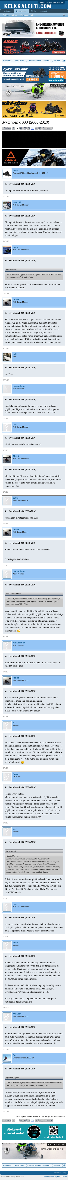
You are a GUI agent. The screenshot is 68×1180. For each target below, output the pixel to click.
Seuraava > (47, 128)
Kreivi (16, 774)
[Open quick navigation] (64, 61)
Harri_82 (17, 202)
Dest (15, 1055)
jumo (15, 247)
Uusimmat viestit (26, 15)
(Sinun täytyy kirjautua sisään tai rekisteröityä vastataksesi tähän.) (40, 1117)
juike (15, 170)
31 (40, 128)
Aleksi (16, 299)
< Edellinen (6, 128)
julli (15, 354)
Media (33, 11)
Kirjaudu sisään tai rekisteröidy (51, 2)
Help (64, 1173)
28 (29, 128)
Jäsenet (43, 11)
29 (33, 128)
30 (36, 128)
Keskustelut (21, 11)
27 (25, 128)
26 (21, 128)
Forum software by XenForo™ (12, 1176)
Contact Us (57, 1173)
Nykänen (17, 1014)
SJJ (14, 723)
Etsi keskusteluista (10, 15)
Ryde (15, 943)
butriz (16, 424)
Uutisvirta (7, 11)
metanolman (19, 386)
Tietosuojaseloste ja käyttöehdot (55, 1176)
